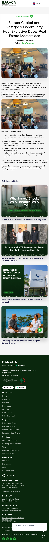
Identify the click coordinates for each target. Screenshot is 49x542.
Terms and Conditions (10, 531)
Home (4, 396)
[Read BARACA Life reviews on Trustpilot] (24, 365)
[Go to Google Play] (20, 387)
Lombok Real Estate (10, 430)
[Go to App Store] (8, 387)
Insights (5, 409)
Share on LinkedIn (22, 16)
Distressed (6, 464)
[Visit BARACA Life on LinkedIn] (3, 538)
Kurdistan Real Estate (11, 433)
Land (4, 467)
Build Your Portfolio (10, 440)
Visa (4, 447)
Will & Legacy (8, 453)
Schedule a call (8, 416)
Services (6, 437)
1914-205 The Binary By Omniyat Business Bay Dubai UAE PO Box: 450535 (13, 485)
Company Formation (10, 450)
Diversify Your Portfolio (11, 444)
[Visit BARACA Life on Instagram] (7, 538)
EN (37, 3)
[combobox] (36, 3)
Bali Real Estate (8, 426)
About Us (6, 399)
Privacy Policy (7, 527)
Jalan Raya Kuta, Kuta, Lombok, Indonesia (10, 500)
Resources (6, 406)
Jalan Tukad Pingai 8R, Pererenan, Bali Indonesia (11, 509)
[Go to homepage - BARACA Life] (9, 3)
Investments (8, 457)
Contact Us (7, 412)
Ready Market (8, 471)
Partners (5, 402)
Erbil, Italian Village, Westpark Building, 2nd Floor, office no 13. (13, 520)
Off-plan (5, 461)
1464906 (16, 491)
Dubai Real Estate (9, 423)
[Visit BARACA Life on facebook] (11, 538)
